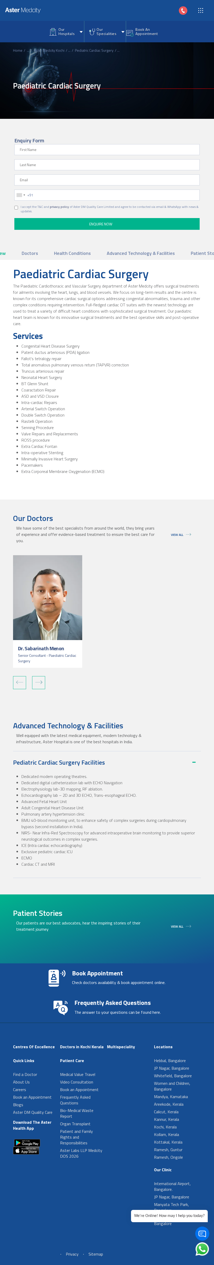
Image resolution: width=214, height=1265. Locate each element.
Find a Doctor (25, 1074)
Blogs (18, 1105)
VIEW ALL (177, 534)
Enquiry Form (29, 140)
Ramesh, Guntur (168, 1149)
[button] (19, 682)
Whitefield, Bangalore (173, 1076)
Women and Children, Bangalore (172, 1086)
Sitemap (95, 1254)
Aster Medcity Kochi (49, 50)
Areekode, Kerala (168, 1104)
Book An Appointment (146, 31)
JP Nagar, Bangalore (171, 1068)
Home (17, 50)
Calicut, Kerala (166, 1112)
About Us (21, 1082)
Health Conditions (72, 253)
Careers (19, 1089)
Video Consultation (76, 1082)
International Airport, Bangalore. (172, 1186)
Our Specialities (106, 31)
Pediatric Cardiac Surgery (94, 50)
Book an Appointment (32, 1097)
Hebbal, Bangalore (170, 1060)
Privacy (72, 1254)
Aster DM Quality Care (32, 1112)
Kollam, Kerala (166, 1134)
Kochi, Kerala (165, 1127)
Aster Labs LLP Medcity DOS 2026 (81, 1153)
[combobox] (21, 195)
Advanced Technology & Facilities (141, 253)
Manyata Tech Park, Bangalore (171, 1207)
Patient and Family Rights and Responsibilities (76, 1137)
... (28, 50)
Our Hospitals (66, 31)
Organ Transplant (75, 1124)
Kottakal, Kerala (168, 1142)
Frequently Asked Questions (75, 1100)
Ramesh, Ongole (168, 1157)
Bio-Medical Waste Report (76, 1113)
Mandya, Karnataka (171, 1096)
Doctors (30, 253)
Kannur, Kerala (166, 1119)
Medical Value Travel (77, 1074)
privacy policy (59, 206)
